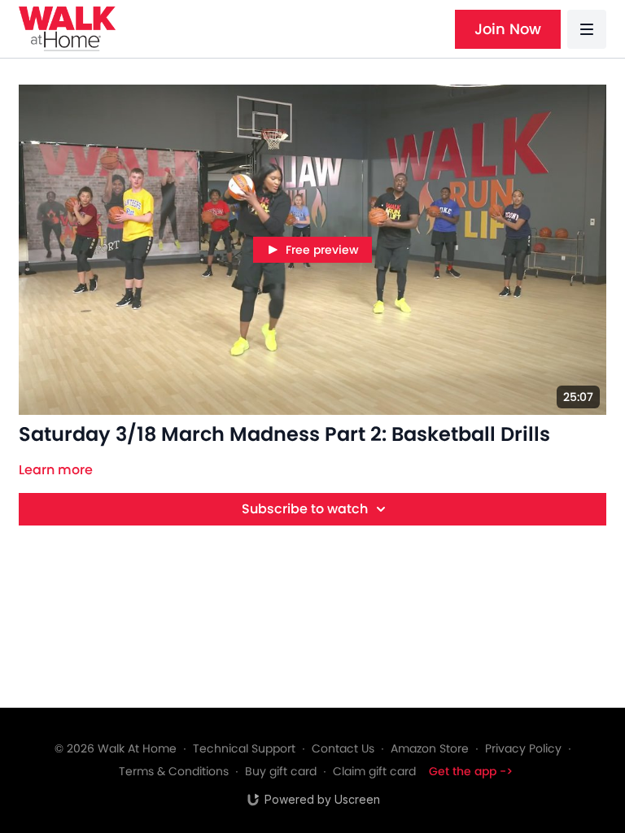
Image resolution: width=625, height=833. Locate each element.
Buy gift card (281, 771)
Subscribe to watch (305, 508)
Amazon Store (430, 748)
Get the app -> (471, 771)
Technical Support (244, 748)
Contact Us (343, 748)
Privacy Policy (523, 748)
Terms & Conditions (174, 771)
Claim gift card (374, 771)
